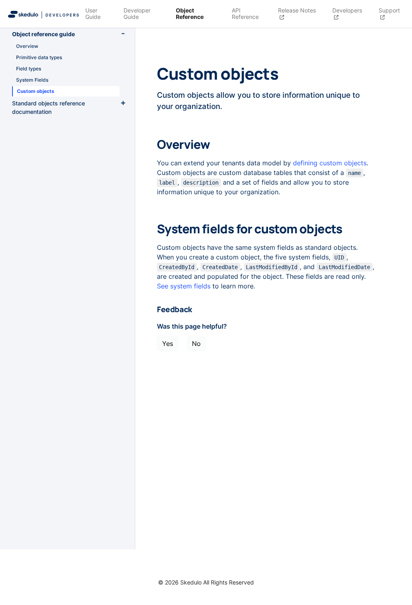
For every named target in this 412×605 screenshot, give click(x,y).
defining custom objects (330, 163)
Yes (167, 344)
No (196, 344)
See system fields (183, 286)
